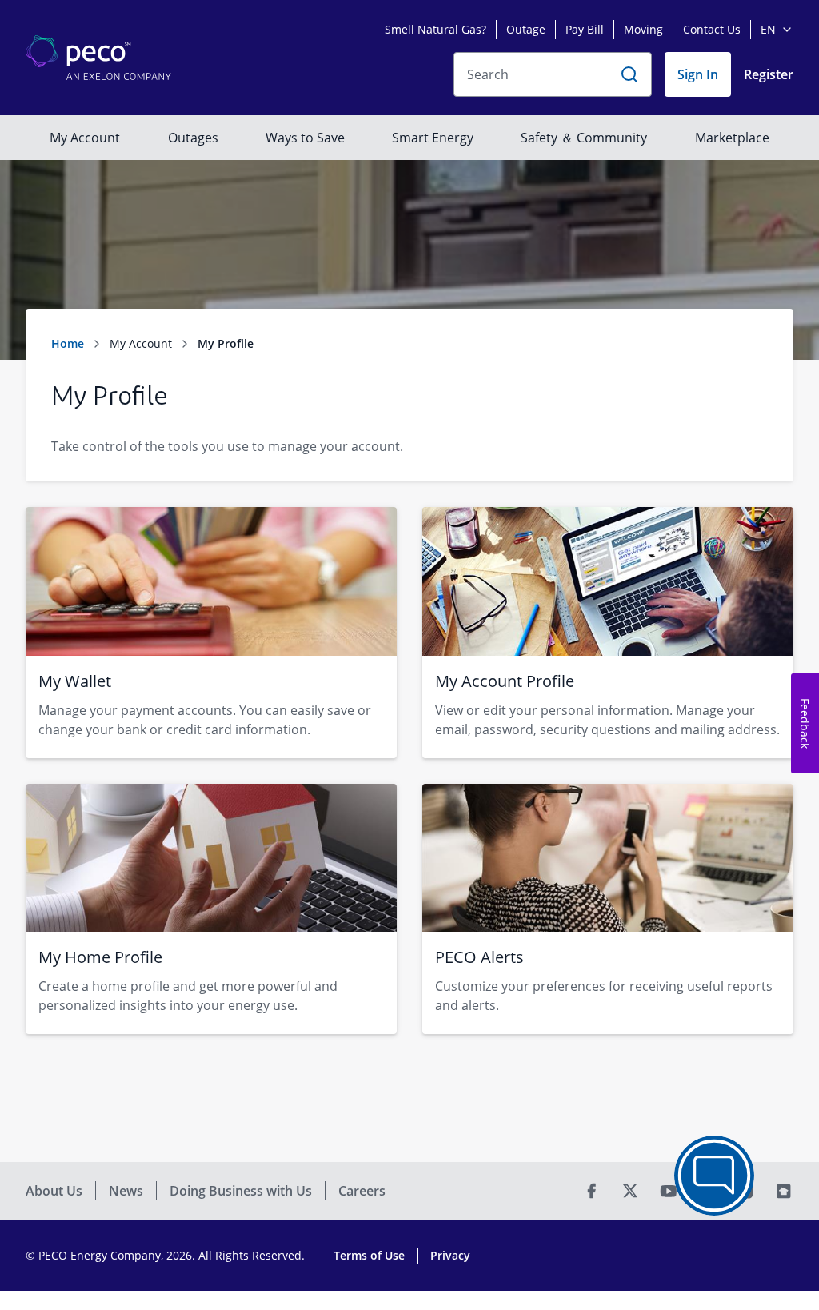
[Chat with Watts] (714, 1176)
